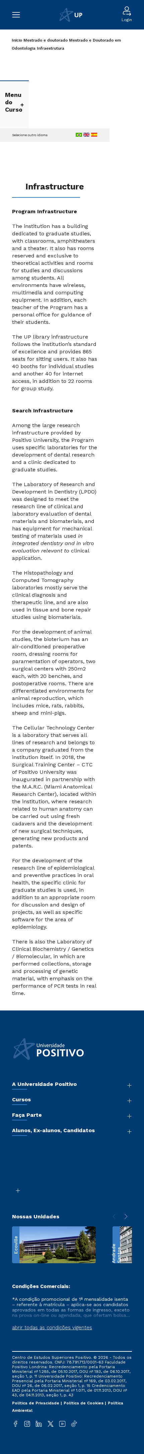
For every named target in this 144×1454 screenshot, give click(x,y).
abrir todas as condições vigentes (52, 1328)
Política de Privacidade (36, 1403)
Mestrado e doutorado (45, 40)
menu (19, 14)
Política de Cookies (84, 1403)
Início (17, 40)
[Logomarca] (71, 14)
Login (127, 19)
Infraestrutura (50, 48)
